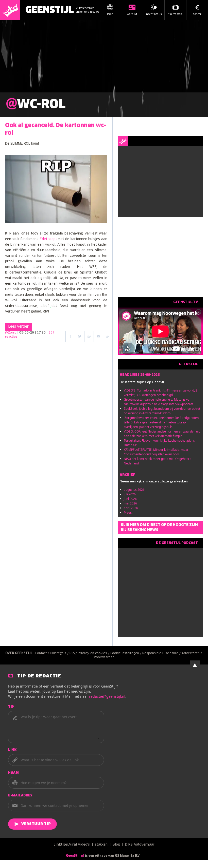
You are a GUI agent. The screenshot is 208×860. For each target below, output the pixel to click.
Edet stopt (48, 239)
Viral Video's (79, 844)
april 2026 (131, 508)
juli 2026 (130, 494)
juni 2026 (130, 499)
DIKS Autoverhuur (139, 844)
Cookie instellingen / (126, 653)
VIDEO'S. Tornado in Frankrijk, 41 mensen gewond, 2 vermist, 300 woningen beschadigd (160, 392)
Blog (116, 844)
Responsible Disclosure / (162, 653)
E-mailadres (20, 795)
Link (12, 750)
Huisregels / (60, 653)
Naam (13, 772)
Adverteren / (192, 653)
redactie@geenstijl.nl (107, 696)
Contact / (42, 653)
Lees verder (18, 326)
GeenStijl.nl (75, 855)
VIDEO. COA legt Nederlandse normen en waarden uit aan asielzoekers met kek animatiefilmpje (162, 433)
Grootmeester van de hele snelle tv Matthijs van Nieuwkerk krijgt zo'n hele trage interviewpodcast (158, 401)
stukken (101, 844)
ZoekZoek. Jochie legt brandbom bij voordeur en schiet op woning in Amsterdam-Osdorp (162, 410)
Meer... (128, 512)
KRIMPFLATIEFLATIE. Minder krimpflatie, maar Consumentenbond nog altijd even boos (156, 451)
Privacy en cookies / (94, 653)
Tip (11, 707)
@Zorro (10, 332)
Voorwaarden (104, 657)
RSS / (74, 653)
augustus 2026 (134, 489)
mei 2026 (130, 503)
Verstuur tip (36, 824)
